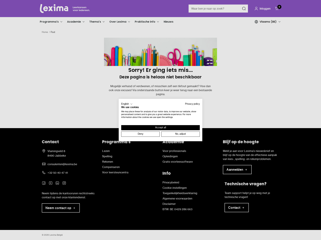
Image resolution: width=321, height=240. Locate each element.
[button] (127, 104)
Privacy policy (192, 103)
